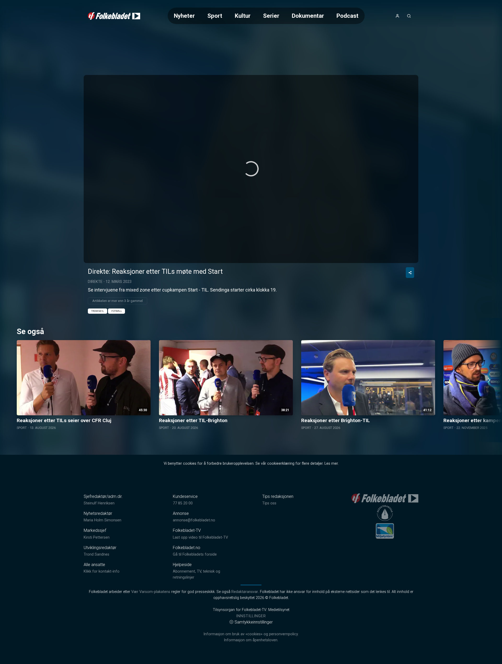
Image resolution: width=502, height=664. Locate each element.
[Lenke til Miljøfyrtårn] (385, 531)
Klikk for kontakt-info (101, 571)
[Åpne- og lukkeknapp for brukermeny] (397, 16)
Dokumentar (308, 15)
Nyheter (184, 15)
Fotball (116, 311)
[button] (251, 168)
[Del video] (410, 272)
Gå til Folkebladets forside (195, 554)
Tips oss (269, 503)
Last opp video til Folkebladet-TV (200, 537)
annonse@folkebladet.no (194, 520)
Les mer (331, 463)
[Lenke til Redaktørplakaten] (385, 513)
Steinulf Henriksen (99, 503)
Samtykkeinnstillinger (254, 622)
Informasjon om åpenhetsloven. (251, 640)
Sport (214, 15)
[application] (251, 169)
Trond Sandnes (96, 554)
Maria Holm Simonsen (102, 520)
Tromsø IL (97, 311)
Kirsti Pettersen (97, 537)
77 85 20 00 (183, 503)
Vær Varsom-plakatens (150, 592)
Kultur (242, 15)
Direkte (95, 281)
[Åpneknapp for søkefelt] (409, 16)
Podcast (347, 15)
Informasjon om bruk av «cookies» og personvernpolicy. (251, 634)
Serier (271, 15)
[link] (114, 16)
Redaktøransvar (244, 592)
